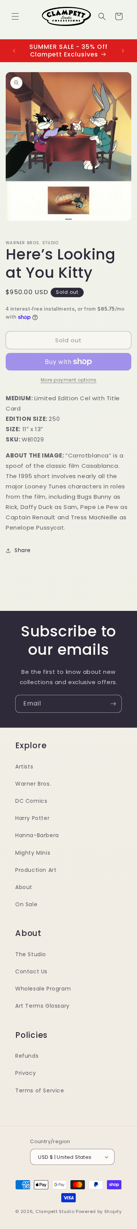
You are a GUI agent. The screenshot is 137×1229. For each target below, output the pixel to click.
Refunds (26, 1056)
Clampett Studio (55, 1211)
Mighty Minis (32, 853)
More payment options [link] (69, 380)
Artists (24, 766)
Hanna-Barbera (37, 835)
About (23, 887)
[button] (15, 16)
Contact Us (31, 971)
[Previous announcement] (14, 50)
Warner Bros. (33, 784)
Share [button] (22, 550)
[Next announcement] (123, 50)
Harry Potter (32, 818)
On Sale (26, 904)
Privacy (25, 1073)
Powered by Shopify (99, 1211)
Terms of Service (39, 1090)
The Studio (30, 954)
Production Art (35, 870)
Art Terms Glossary (42, 1006)
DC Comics (31, 801)
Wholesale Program (43, 988)
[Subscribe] (113, 704)
